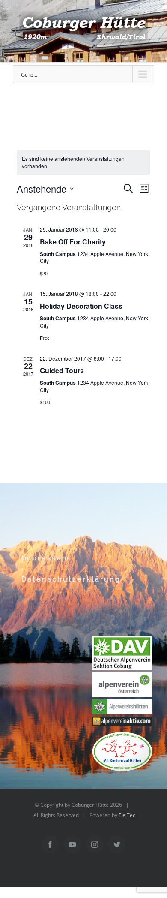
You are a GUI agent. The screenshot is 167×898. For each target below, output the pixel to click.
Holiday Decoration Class (81, 306)
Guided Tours (62, 370)
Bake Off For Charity (73, 242)
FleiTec (127, 815)
